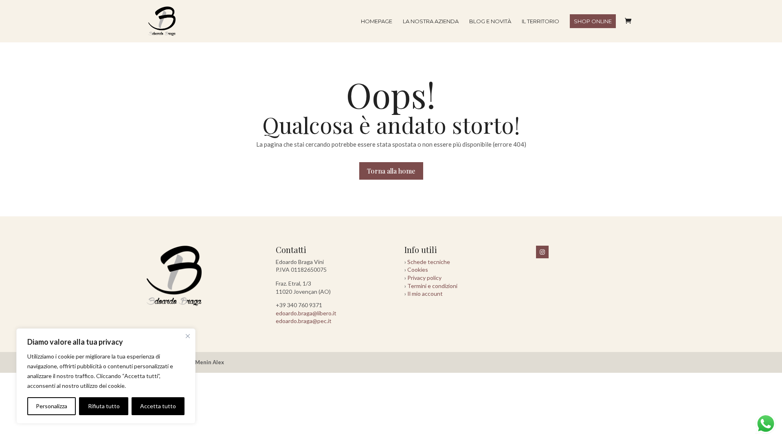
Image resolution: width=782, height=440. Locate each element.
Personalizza (51, 406)
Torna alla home (391, 171)
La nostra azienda (431, 21)
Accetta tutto (158, 406)
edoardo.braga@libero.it (306, 313)
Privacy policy (424, 277)
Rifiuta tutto (104, 406)
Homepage (376, 21)
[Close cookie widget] (188, 336)
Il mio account (425, 293)
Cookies (417, 269)
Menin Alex (209, 362)
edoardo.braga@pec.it (304, 320)
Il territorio (540, 21)
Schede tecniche (428, 261)
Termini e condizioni (432, 285)
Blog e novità (490, 21)
